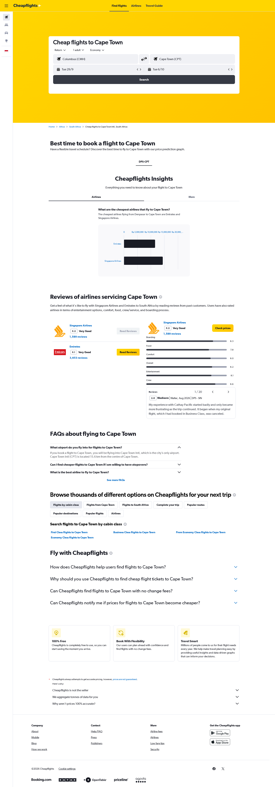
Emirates (75, 346)
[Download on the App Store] (220, 741)
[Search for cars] (6, 33)
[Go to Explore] (6, 40)
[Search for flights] (6, 17)
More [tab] (192, 196)
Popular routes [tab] (195, 504)
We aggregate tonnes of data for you (75, 697)
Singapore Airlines (81, 325)
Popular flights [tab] (94, 513)
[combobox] (60, 50)
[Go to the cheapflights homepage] (27, 6)
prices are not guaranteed (125, 679)
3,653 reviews (78, 357)
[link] (222, 328)
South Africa (75, 126)
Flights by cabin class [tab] (66, 504)
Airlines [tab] (96, 196)
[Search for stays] (6, 25)
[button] (6, 6)
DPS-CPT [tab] (144, 161)
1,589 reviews (78, 336)
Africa (62, 126)
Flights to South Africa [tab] (135, 504)
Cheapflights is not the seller (70, 690)
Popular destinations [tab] (65, 513)
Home (52, 126)
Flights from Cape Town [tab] (100, 504)
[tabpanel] (144, 245)
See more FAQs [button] (116, 480)
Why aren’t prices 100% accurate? (73, 703)
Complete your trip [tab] (168, 504)
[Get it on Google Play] (220, 733)
